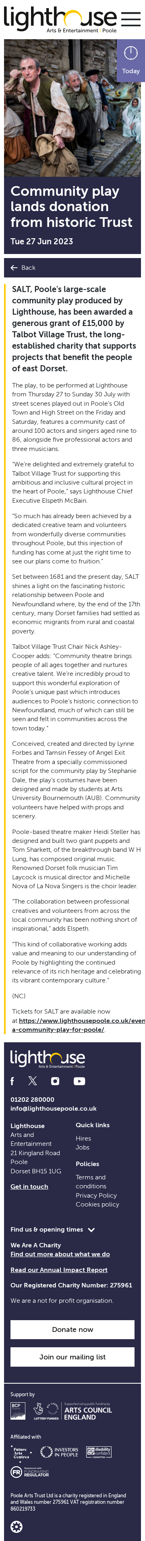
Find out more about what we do (60, 1254)
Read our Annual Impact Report (59, 1270)
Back (27, 267)
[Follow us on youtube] (79, 1081)
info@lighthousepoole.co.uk (53, 1108)
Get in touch (29, 1186)
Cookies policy (97, 1204)
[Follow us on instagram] (55, 1081)
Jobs (82, 1147)
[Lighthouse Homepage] (64, 19)
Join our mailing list (72, 1357)
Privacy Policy (96, 1195)
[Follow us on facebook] (12, 1081)
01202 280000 (32, 1099)
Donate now (72, 1329)
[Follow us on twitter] (32, 1081)
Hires (83, 1138)
